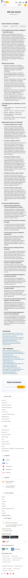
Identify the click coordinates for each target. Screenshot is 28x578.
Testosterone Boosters (8, 359)
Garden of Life (6, 26)
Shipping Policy (5, 416)
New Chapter (5, 336)
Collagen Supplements (7, 355)
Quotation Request (6, 405)
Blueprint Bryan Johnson (8, 341)
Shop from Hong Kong (17, 558)
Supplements (20, 363)
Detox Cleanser (6, 353)
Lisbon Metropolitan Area (8, 508)
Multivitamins (17, 367)
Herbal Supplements (7, 369)
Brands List (4, 432)
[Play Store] (14, 537)
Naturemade (5, 339)
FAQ (3, 439)
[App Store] (6, 537)
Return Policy (5, 437)
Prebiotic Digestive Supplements (10, 365)
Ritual (15, 336)
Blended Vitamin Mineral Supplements (11, 350)
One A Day (13, 334)
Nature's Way (24, 26)
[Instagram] (5, 574)
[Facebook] (3, 574)
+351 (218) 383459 (7, 531)
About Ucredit (5, 441)
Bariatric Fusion (11, 333)
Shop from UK (14, 556)
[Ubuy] (7, 2)
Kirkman (4, 334)
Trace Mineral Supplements (8, 362)
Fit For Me (16, 337)
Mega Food (21, 337)
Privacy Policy (17, 568)
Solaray (9, 343)
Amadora (4, 501)
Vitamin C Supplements (8, 367)
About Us (4, 400)
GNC (21, 333)
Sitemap (4, 409)
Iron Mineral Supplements (14, 370)
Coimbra (4, 506)
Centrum (17, 333)
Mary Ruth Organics (7, 337)
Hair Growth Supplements (8, 352)
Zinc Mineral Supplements (17, 369)
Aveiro (3, 511)
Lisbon (3, 497)
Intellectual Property (7, 407)
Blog (3, 446)
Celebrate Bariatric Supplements (10, 340)
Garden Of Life (20, 334)
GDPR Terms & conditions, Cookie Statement (13, 448)
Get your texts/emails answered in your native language (14, 525)
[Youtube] (8, 574)
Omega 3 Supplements (8, 360)
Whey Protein (16, 357)
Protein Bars (5, 370)
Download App (5, 430)
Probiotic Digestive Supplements (10, 366)
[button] (17, 2)
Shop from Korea (6, 560)
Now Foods (5, 333)
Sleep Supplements (18, 352)
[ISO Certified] (15, 549)
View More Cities (6, 515)
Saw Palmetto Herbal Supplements (10, 373)
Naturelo (9, 334)
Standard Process (6, 344)
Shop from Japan (7, 558)
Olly (12, 337)
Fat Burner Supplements (18, 359)
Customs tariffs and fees (8, 414)
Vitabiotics (5, 343)
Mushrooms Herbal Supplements (9, 363)
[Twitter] (11, 574)
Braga (3, 504)
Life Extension (17, 341)
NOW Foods (15, 26)
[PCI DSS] (5, 549)
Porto (3, 499)
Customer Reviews (6, 434)
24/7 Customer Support (12, 522)
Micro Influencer (6, 419)
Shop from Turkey (7, 562)
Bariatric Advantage (17, 339)
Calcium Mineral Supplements (9, 372)
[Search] (25, 5)
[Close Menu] (1, 3)
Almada (4, 513)
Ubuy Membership (6, 421)
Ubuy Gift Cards (6, 444)
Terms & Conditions (7, 568)
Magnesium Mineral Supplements (17, 353)
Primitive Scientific (16, 343)
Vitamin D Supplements (8, 357)
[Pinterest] (14, 574)
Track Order (5, 412)
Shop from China (16, 560)
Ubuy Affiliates (5, 451)
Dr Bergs (11, 339)
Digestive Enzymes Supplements (10, 356)
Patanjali (11, 336)
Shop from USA (6, 556)
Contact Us (4, 402)
